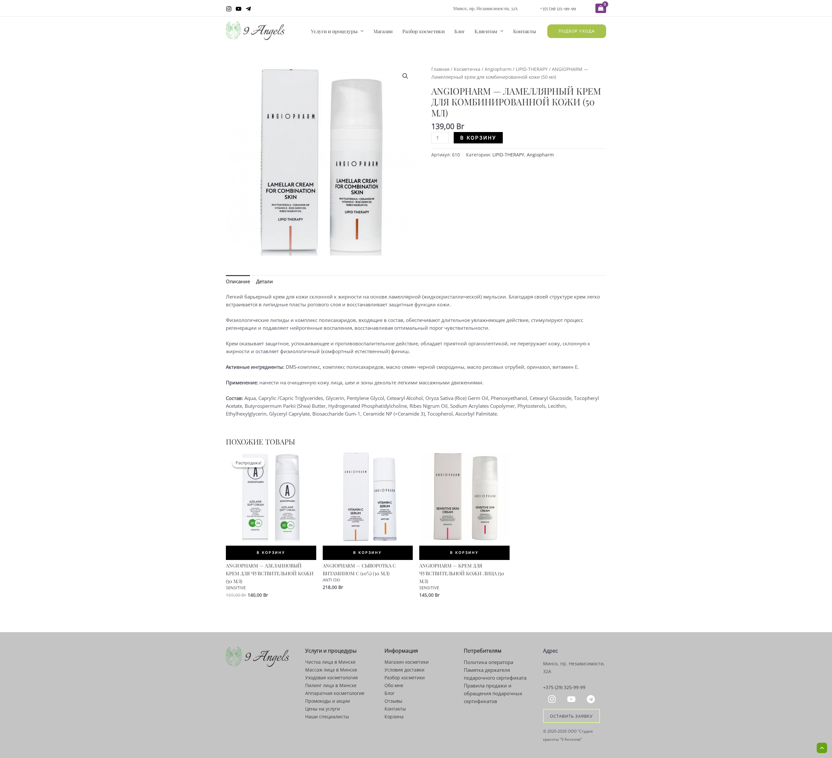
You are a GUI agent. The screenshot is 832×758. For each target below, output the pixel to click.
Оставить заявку (571, 716)
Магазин (383, 31)
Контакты (524, 31)
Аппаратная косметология (334, 693)
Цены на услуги (322, 709)
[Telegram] (248, 9)
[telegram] (591, 699)
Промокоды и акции (327, 701)
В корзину (478, 138)
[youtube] (572, 699)
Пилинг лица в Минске (331, 685)
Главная (440, 69)
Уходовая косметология (331, 677)
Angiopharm (498, 69)
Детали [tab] (264, 281)
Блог (459, 31)
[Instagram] (229, 9)
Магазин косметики (406, 662)
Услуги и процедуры (334, 31)
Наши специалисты (327, 716)
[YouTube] (238, 9)
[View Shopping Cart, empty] (600, 8)
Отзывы (393, 701)
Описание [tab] (238, 281)
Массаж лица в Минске (331, 670)
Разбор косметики (423, 31)
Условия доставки (404, 670)
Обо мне (393, 685)
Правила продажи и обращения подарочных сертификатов (493, 693)
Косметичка (467, 69)
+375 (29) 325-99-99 (558, 8)
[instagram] (552, 699)
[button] (576, 31)
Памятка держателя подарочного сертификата (495, 674)
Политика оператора (488, 662)
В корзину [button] (271, 553)
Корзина (394, 716)
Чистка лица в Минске (330, 662)
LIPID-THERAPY (532, 69)
